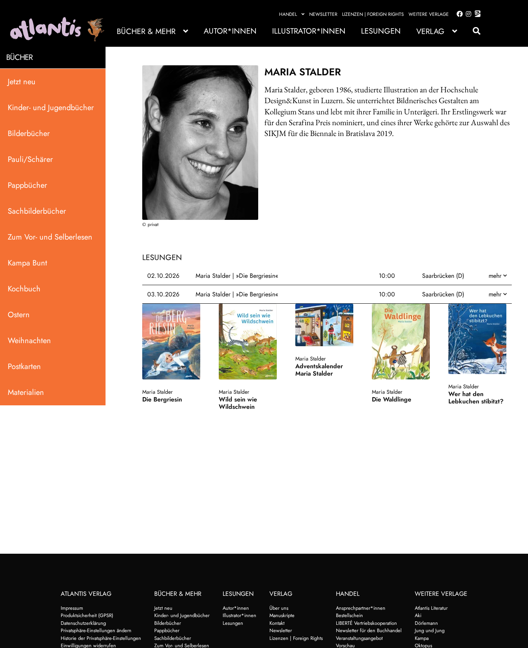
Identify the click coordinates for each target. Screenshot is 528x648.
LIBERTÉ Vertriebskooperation (366, 623)
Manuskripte (282, 615)
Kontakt (276, 623)
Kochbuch (24, 288)
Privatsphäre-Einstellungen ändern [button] (96, 630)
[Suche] (472, 31)
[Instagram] (467, 14)
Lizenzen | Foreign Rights (373, 14)
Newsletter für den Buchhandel (369, 630)
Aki (418, 615)
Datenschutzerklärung (83, 623)
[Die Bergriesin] (173, 341)
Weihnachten (29, 340)
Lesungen (381, 31)
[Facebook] (458, 14)
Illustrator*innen (309, 31)
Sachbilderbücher (37, 210)
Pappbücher (27, 184)
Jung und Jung (430, 630)
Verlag (430, 31)
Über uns (278, 608)
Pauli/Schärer (30, 159)
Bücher (19, 57)
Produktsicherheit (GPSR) (87, 615)
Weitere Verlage (429, 14)
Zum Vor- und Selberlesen (50, 236)
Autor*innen (230, 31)
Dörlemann (426, 623)
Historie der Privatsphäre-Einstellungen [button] (101, 638)
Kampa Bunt (27, 262)
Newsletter (323, 14)
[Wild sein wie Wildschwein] (250, 341)
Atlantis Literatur (431, 608)
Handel (288, 14)
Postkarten (24, 366)
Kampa (422, 638)
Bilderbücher (29, 133)
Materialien (26, 392)
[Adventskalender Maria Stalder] (326, 325)
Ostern (19, 314)
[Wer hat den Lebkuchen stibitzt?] (479, 339)
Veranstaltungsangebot (359, 638)
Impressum (72, 608)
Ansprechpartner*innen (360, 608)
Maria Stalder (157, 392)
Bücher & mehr (146, 31)
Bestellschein (349, 615)
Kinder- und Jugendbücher (51, 107)
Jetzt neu (22, 81)
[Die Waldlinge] (403, 341)
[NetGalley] (476, 14)
